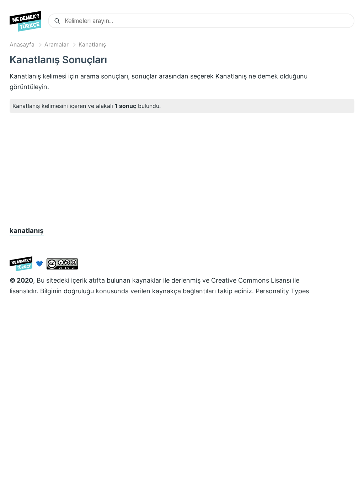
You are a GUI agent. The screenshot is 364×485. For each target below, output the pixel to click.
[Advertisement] (182, 169)
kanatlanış (27, 231)
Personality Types (282, 291)
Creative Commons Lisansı (251, 280)
